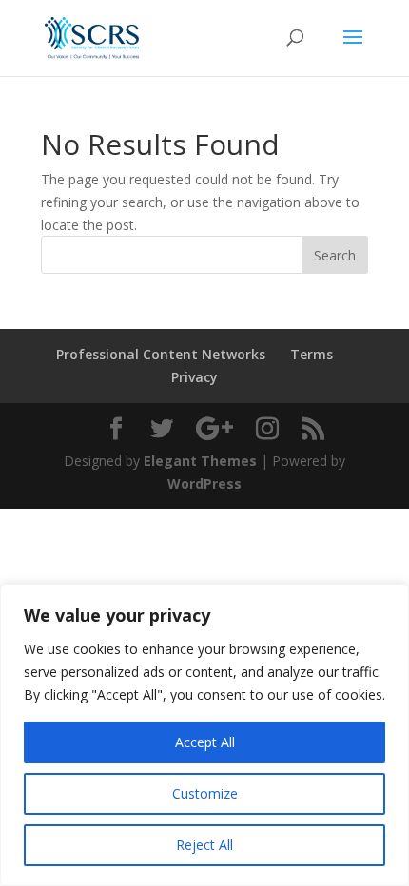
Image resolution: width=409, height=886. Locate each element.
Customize (205, 793)
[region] (204, 735)
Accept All (205, 742)
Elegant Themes (200, 461)
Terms (311, 354)
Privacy (194, 377)
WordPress (204, 483)
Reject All (204, 845)
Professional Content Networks (160, 354)
